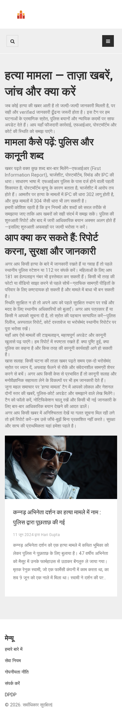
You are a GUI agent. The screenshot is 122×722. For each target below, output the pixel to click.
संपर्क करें (12, 683)
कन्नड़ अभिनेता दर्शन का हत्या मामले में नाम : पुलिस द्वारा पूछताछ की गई (57, 517)
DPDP (11, 694)
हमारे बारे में (13, 649)
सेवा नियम (13, 660)
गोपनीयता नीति (17, 672)
